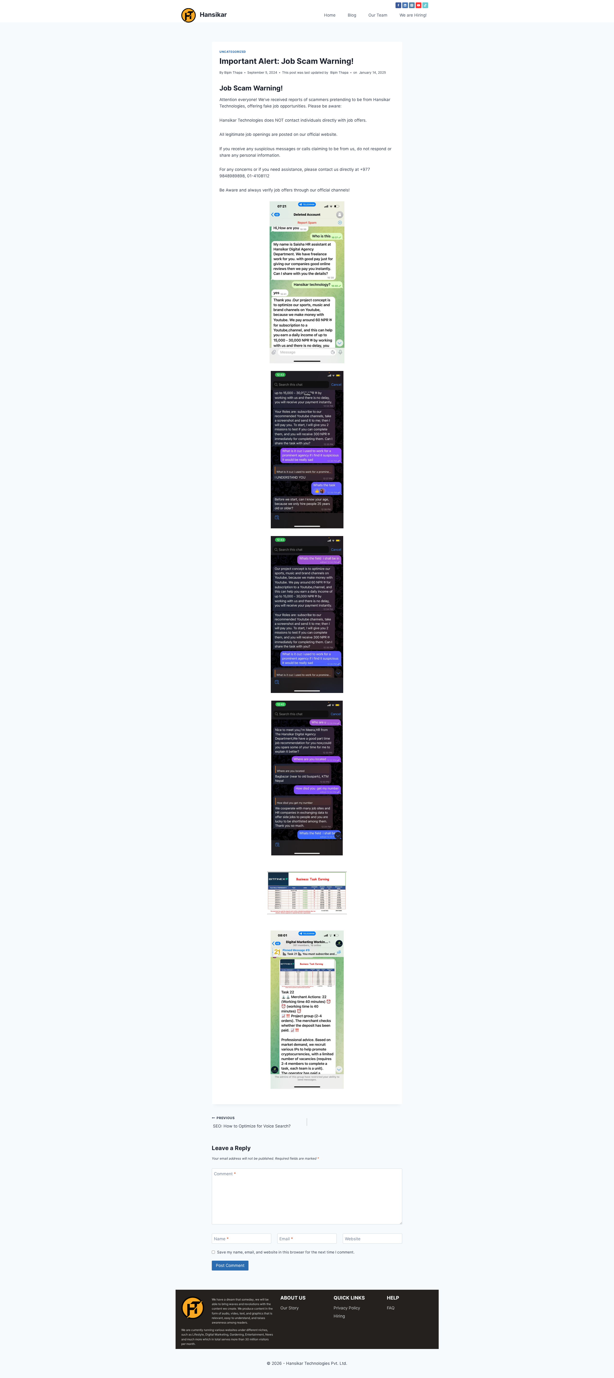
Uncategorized (232, 52)
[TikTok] (425, 5)
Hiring (339, 1316)
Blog (352, 15)
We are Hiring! (413, 15)
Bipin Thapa (233, 72)
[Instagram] (412, 5)
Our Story (289, 1308)
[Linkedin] (405, 5)
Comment (225, 1173)
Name (221, 1238)
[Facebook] (398, 5)
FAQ (391, 1308)
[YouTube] (418, 5)
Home (330, 15)
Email (286, 1238)
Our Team (377, 15)
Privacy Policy (347, 1308)
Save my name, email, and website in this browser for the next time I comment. (285, 1252)
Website (352, 1238)
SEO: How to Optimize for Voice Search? (251, 1122)
